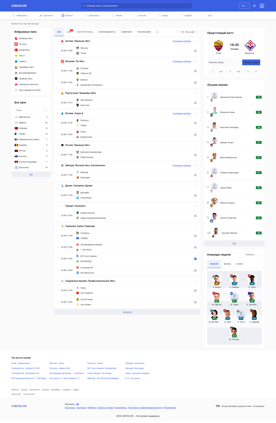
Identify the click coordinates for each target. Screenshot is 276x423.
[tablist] (104, 32)
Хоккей (45, 390)
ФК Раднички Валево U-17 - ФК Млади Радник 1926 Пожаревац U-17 (29, 378)
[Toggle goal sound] (158, 32)
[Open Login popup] (261, 5)
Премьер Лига (82, 145)
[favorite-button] (58, 41)
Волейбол (55, 390)
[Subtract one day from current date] (197, 32)
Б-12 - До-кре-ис (132, 378)
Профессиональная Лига (101, 281)
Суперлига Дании (82, 185)
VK (77, 404)
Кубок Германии (86, 226)
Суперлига (80, 206)
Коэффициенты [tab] (106, 32)
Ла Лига (80, 61)
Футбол (15, 390)
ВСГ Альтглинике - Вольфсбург (102, 368)
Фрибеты (92, 407)
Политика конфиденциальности (145, 407)
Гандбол (67, 390)
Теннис (24, 390)
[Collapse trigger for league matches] (195, 41)
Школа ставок (105, 407)
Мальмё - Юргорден (134, 368)
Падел (76, 390)
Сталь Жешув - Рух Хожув (99, 373)
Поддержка (170, 407)
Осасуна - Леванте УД (59, 368)
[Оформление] (254, 5)
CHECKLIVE (19, 5)
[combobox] (244, 6)
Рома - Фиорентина (21, 363)
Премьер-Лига (82, 41)
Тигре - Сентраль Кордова (137, 373)
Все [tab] (59, 32)
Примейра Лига (87, 93)
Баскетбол (35, 390)
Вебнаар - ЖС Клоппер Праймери (103, 378)
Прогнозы (16, 394)
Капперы (81, 407)
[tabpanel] (127, 176)
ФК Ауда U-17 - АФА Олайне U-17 (64, 378)
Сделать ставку (251, 62)
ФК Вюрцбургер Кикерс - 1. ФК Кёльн (66, 373)
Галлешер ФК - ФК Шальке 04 (25, 373)
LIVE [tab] (69, 31)
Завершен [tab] (126, 32)
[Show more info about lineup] (195, 50)
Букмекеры (121, 407)
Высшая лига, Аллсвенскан (90, 165)
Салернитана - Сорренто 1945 (26, 368)
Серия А (78, 113)
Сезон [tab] (239, 264)
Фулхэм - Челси (56, 363)
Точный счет (29, 394)
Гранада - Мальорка (134, 363)
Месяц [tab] (227, 264)
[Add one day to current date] (179, 32)
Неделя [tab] (214, 264)
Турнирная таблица (181, 41)
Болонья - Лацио (95, 363)
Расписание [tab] (144, 32)
